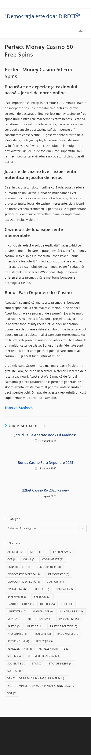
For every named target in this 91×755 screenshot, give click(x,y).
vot (12, 693)
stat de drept (61, 663)
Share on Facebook (19, 407)
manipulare (43, 611)
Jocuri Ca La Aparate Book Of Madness (45, 435)
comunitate (52, 559)
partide (35, 626)
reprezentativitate (54, 648)
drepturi (41, 589)
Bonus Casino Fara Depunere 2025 (45, 462)
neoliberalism (40, 619)
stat (37, 663)
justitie (47, 604)
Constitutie (18, 567)
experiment (17, 596)
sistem (14, 656)
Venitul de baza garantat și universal (36, 678)
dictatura (16, 589)
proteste (42, 634)
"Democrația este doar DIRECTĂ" (42, 16)
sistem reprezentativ (45, 656)
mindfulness (71, 611)
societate (16, 663)
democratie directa (24, 574)
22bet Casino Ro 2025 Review (45, 490)
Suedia (14, 671)
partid (14, 626)
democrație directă (23, 582)
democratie (49, 567)
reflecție (44, 641)
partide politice (63, 626)
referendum (18, 641)
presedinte (17, 634)
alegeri (15, 552)
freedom (42, 596)
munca (14, 619)
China (29, 559)
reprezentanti (19, 648)
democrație (58, 574)
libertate (16, 611)
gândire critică (20, 604)
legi (67, 604)
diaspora (55, 582)
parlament (69, 619)
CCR (12, 559)
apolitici (38, 552)
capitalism (63, 552)
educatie (64, 589)
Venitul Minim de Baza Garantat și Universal (41, 686)
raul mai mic (68, 634)
